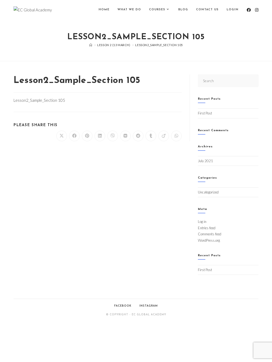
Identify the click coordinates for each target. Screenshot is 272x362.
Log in (202, 221)
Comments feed (209, 234)
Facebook (122, 305)
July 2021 (205, 161)
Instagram (148, 305)
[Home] (90, 45)
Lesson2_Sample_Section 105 (159, 45)
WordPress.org (209, 240)
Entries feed (206, 228)
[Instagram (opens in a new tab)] (257, 10)
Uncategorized (208, 192)
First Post (205, 113)
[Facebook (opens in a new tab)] (249, 10)
